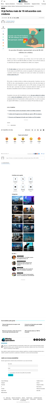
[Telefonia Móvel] (28, 237)
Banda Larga (26, 202)
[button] (2, 1)
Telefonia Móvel (27, 239)
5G (13, 202)
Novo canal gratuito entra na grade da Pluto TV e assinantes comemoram (25, 269)
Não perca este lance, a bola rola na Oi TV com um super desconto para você (11, 331)
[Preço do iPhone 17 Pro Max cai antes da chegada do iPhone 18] (14, 257)
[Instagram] (30, 180)
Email (9, 368)
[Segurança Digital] (17, 228)
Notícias (3, 8)
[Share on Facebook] (8, 18)
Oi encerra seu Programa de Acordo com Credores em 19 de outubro (25, 117)
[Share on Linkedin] (14, 18)
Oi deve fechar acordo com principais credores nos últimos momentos (25, 110)
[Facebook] (15, 180)
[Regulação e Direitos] (28, 219)
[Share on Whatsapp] (12, 18)
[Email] (18, 18)
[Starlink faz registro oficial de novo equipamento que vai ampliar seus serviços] (14, 263)
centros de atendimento (16, 97)
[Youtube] (15, 188)
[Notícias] (28, 246)
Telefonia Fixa (16, 239)
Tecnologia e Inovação (21, 261)
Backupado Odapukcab (11, 21)
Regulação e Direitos (28, 220)
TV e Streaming (16, 248)
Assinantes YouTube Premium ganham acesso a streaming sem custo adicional (25, 275)
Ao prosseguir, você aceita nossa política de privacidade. (20, 372)
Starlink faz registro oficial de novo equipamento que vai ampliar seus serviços (24, 263)
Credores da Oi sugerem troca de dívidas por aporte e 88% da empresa (25, 114)
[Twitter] (42, 340)
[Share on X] (10, 18)
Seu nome (10, 363)
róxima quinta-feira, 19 (13, 74)
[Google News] (30, 188)
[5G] (17, 200)
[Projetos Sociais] (17, 219)
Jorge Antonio (13, 125)
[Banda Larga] (28, 200)
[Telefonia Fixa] (17, 237)
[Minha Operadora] (23, 1)
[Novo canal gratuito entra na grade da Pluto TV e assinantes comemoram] (14, 269)
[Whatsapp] (34, 340)
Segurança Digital (16, 229)
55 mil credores (12, 69)
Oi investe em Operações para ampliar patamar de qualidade (33, 325)
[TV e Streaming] (17, 246)
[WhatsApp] (23, 188)
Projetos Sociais (16, 220)
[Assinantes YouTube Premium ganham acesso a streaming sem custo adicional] (14, 274)
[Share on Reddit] (16, 18)
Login (43, 153)
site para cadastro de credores (38, 95)
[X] (23, 180)
